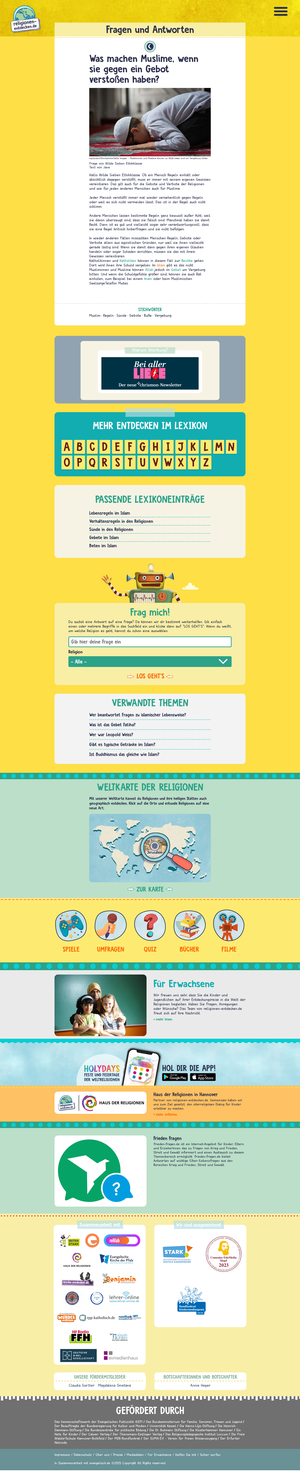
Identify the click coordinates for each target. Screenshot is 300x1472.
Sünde (121, 315)
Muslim (94, 315)
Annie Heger (200, 1385)
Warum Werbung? (150, 350)
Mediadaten (135, 1455)
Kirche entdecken (170, 1138)
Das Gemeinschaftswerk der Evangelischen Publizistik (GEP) (99, 1422)
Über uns (102, 1455)
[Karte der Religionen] (150, 848)
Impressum (62, 1455)
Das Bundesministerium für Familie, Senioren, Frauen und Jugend (194, 1422)
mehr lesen (164, 1019)
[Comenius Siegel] (223, 1254)
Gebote (135, 315)
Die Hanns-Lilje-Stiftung (197, 1426)
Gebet (176, 269)
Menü (281, 11)
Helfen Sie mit (185, 1455)
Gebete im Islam (104, 537)
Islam (150, 46)
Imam (148, 278)
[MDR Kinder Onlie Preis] (191, 1300)
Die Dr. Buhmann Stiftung (167, 1430)
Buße (148, 315)
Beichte (187, 260)
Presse (118, 1455)
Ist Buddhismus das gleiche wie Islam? (124, 754)
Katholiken (128, 260)
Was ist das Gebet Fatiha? (112, 724)
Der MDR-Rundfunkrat (124, 1438)
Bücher (189, 949)
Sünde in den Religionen (111, 529)
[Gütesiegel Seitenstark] (177, 1254)
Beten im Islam (103, 545)
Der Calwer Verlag (95, 1434)
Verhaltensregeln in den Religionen (121, 521)
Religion (75, 651)
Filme (229, 949)
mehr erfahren (166, 1114)
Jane (106, 167)
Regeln (108, 315)
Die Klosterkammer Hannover (211, 1430)
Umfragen (110, 949)
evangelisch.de (99, 1463)
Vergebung (163, 315)
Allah (149, 269)
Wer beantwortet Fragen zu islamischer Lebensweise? (137, 714)
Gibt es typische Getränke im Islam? (122, 744)
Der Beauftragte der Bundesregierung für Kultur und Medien (100, 1426)
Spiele (71, 949)
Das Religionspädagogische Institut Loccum (196, 1434)
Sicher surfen (210, 1455)
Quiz (150, 949)
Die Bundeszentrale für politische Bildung (115, 1430)
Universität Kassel (163, 1426)
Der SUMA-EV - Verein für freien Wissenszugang (180, 1438)
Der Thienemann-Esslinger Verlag (137, 1434)
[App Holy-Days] (150, 1064)
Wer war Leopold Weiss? (111, 734)
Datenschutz (83, 1455)
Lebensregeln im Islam (109, 513)
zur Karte (150, 889)
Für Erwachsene (159, 1455)
